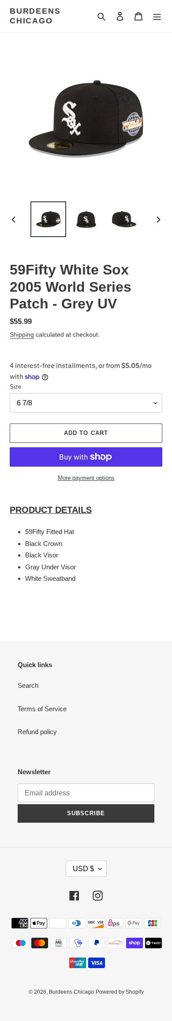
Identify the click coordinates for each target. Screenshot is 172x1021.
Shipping (22, 334)
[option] (48, 219)
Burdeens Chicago (35, 16)
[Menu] (157, 16)
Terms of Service (42, 709)
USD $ (83, 868)
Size (15, 386)
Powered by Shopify (120, 992)
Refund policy (37, 731)
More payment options (86, 478)
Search (28, 685)
